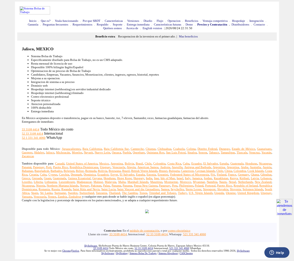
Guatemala (237, 163)
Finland (221, 174)
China (228, 171)
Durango (224, 148)
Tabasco (214, 152)
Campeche (137, 148)
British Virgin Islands (144, 171)
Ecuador (196, 163)
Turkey (182, 193)
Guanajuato (264, 148)
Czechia (64, 174)
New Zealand (263, 182)
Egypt (114, 174)
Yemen (52, 196)
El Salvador (210, 163)
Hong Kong (124, 178)
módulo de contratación (144, 230)
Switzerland (86, 193)
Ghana (255, 174)
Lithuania (51, 182)
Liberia (38, 182)
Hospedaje (238, 21)
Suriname (60, 193)
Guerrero (27, 152)
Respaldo (102, 24)
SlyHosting (122, 253)
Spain (34, 193)
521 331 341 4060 (194, 234)
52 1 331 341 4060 (33, 137)
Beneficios (191, 21)
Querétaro (139, 152)
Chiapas (151, 148)
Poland (199, 185)
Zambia (62, 196)
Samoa (165, 189)
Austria (267, 167)
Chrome (66, 251)
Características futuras (167, 24)
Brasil (139, 163)
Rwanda (66, 189)
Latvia (255, 178)
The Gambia (130, 193)
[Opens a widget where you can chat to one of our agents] (276, 253)
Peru (175, 185)
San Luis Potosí (176, 152)
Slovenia (235, 189)
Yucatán (266, 152)
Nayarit (88, 152)
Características (114, 21)
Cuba (186, 163)
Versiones (133, 21)
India (149, 178)
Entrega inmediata (138, 24)
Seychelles (177, 189)
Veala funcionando (66, 21)
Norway (85, 185)
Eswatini (163, 174)
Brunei (163, 171)
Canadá (60, 163)
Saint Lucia (108, 189)
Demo (189, 24)
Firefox (75, 251)
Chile (148, 163)
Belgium (69, 171)
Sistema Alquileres (168, 253)
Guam (47, 178)
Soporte (117, 24)
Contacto (259, 24)
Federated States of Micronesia (189, 174)
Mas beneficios (188, 36)
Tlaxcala (242, 152)
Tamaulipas (228, 152)
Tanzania (101, 193)
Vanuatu (27, 196)
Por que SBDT (91, 21)
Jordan (208, 178)
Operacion (174, 21)
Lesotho (27, 182)
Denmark (76, 174)
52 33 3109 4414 (32, 133)
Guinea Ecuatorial (79, 178)
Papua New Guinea (146, 185)
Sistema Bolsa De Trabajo (143, 253)
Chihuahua (164, 148)
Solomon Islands (253, 189)
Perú (48, 167)
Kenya (234, 178)
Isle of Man (168, 178)
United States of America (82, 163)
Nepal (232, 182)
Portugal (210, 185)
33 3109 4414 (30, 129)
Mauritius (156, 182)
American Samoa (147, 167)
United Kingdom (248, 193)
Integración (256, 21)
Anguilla (177, 167)
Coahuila (179, 148)
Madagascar (84, 182)
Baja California (92, 148)
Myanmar (199, 182)
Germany (243, 174)
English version (152, 28)
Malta (122, 182)
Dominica (90, 174)
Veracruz (254, 152)
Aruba (244, 167)
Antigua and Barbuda (197, 167)
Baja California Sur (116, 148)
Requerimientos (82, 24)
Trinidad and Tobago (162, 193)
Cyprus (52, 174)
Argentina (116, 163)
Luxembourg (67, 182)
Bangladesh (41, 171)
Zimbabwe (75, 196)
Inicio (33, 21)
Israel (180, 178)
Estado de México (243, 148)
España (224, 163)
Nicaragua (265, 163)
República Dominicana (84, 167)
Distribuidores (240, 24)
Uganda (219, 193)
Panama (116, 185)
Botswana (115, 171)
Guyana (97, 178)
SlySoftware (90, 245)
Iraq (156, 178)
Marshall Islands (137, 182)
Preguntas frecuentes (55, 24)
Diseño (148, 21)
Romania (44, 189)
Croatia (33, 174)
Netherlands (245, 182)
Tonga (143, 193)
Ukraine (231, 193)
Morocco (185, 182)
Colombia (159, 163)
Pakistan (96, 185)
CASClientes (186, 253)
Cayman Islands (205, 171)
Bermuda (90, 171)
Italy (188, 178)
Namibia (212, 182)
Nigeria (40, 185)
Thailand (114, 193)
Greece (26, 178)
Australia (255, 167)
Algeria (131, 167)
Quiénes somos (112, 28)
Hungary (138, 178)
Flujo (160, 21)
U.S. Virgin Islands (201, 193)
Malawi (98, 182)
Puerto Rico (60, 167)
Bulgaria (174, 171)
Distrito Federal (207, 148)
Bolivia (129, 163)
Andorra (165, 167)
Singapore (209, 189)
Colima (191, 148)
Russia (55, 189)
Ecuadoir (103, 174)
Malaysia (110, 182)
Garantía (33, 24)
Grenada (37, 178)
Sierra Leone (193, 189)
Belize (80, 171)
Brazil (126, 171)
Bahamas (27, 171)
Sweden (73, 193)
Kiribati (244, 178)
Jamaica (197, 178)
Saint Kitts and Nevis (86, 189)
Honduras (251, 163)
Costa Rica (174, 163)
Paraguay (39, 167)
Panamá (26, 167)
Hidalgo (39, 152)
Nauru (223, 182)
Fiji (213, 174)
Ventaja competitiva (215, 21)
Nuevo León (102, 152)
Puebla (127, 152)
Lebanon (265, 178)
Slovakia (222, 189)
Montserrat (171, 182)
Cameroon (187, 171)
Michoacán (63, 152)
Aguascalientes (71, 148)
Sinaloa (192, 152)
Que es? (46, 21)
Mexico (104, 163)
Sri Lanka (46, 193)
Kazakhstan (221, 178)
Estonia (151, 174)
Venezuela (118, 167)
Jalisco (50, 152)
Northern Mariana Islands (62, 185)
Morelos (77, 152)
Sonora (202, 152)
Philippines (186, 185)
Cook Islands (255, 171)
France (232, 174)
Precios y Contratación (212, 24)
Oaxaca (116, 152)
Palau (106, 185)
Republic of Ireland (246, 185)
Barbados (56, 171)
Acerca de (132, 28)
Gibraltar (265, 174)
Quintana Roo (155, 152)
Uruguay (105, 167)
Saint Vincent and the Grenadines (138, 189)
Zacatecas (28, 156)
